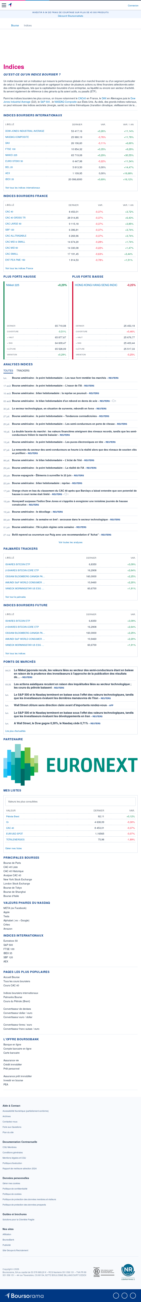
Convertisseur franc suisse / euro (21, 1028)
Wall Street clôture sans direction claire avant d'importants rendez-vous (60, 705)
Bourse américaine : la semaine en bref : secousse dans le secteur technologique (60, 519)
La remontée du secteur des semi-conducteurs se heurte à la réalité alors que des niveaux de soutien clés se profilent (74, 451)
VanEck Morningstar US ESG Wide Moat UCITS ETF (36, 588)
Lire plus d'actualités (15, 731)
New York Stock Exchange (17, 879)
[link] (26, 1110)
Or (7, 822)
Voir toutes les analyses (71, 542)
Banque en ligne (12, 1044)
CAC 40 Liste (10, 867)
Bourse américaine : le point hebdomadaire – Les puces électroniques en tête (57, 442)
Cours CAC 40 (11, 985)
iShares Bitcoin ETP (17, 564)
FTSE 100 (10, 149)
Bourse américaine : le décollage (31, 511)
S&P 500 (45, 101)
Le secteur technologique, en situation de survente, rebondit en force (53, 408)
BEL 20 (9, 167)
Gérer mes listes (13, 848)
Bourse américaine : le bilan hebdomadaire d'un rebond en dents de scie (54, 401)
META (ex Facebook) (14, 908)
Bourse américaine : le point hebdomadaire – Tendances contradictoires (54, 416)
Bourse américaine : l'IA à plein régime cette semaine (43, 527)
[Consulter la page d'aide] (124, 5)
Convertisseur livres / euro (17, 1024)
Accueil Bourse (11, 977)
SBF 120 (9, 229)
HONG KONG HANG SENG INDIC (96, 285)
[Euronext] (70, 764)
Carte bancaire (11, 1052)
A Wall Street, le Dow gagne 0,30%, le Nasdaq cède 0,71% (51, 723)
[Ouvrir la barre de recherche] (119, 5)
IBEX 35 (9, 179)
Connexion (133, 5)
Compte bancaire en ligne (17, 1048)
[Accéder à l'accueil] (4, 25)
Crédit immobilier (12, 1064)
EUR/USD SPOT (14, 833)
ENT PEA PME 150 (15, 259)
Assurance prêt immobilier (17, 1076)
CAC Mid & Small (15, 241)
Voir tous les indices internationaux (22, 187)
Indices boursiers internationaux (20, 993)
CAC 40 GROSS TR (15, 217)
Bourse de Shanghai (14, 891)
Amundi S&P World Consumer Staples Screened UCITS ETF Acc (44, 582)
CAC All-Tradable (15, 235)
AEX (7, 173)
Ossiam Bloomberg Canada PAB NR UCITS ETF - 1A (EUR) (38, 576)
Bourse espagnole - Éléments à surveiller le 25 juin (42, 475)
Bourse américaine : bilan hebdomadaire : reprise (41, 483)
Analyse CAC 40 (12, 875)
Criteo (6, 924)
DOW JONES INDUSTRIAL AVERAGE (24, 131)
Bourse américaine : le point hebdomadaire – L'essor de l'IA (47, 385)
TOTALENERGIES (15, 839)
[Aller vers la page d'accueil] (10, 5)
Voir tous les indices (15, 653)
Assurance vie (11, 1060)
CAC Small (11, 253)
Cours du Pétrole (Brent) (16, 1001)
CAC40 (82, 98)
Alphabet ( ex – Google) (16, 920)
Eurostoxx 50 (10, 940)
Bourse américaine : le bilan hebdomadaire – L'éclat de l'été (47, 460)
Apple (6, 912)
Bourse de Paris (12, 862)
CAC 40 (9, 211)
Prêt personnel (11, 1068)
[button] (4, 5)
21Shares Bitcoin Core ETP (22, 570)
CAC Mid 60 (11, 247)
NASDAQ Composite (66, 101)
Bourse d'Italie (11, 896)
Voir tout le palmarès (15, 596)
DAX (104, 98)
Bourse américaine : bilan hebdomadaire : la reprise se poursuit (49, 393)
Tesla (6, 916)
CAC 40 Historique (13, 871)
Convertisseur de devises (17, 1008)
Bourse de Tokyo (12, 887)
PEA (5, 1084)
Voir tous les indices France (19, 268)
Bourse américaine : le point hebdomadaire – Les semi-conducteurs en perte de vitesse (63, 423)
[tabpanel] (70, 456)
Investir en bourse (13, 1080)
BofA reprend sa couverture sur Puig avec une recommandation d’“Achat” (55, 534)
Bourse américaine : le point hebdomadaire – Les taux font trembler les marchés (59, 377)
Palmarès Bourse (12, 997)
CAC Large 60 (13, 223)
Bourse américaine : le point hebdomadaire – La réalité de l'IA (48, 467)
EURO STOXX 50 (14, 161)
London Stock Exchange (16, 883)
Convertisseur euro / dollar (17, 1017)
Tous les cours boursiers (16, 981)
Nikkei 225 (11, 155)
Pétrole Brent (12, 816)
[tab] (8, 371)
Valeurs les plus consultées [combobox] (22, 801)
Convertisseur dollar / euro (17, 1013)
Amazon (7, 928)
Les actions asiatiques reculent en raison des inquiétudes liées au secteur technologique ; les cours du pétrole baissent (72, 685)
